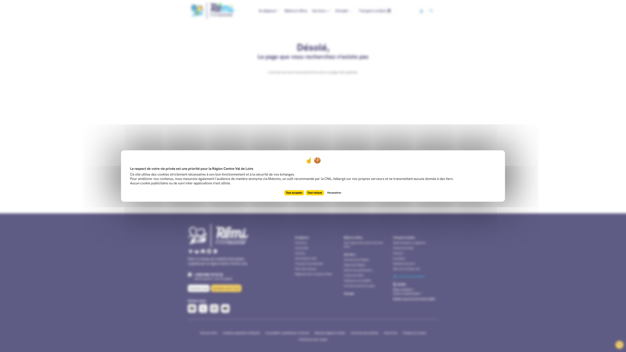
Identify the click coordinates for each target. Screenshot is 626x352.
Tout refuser (314, 192)
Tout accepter (294, 192)
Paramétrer (334, 192)
